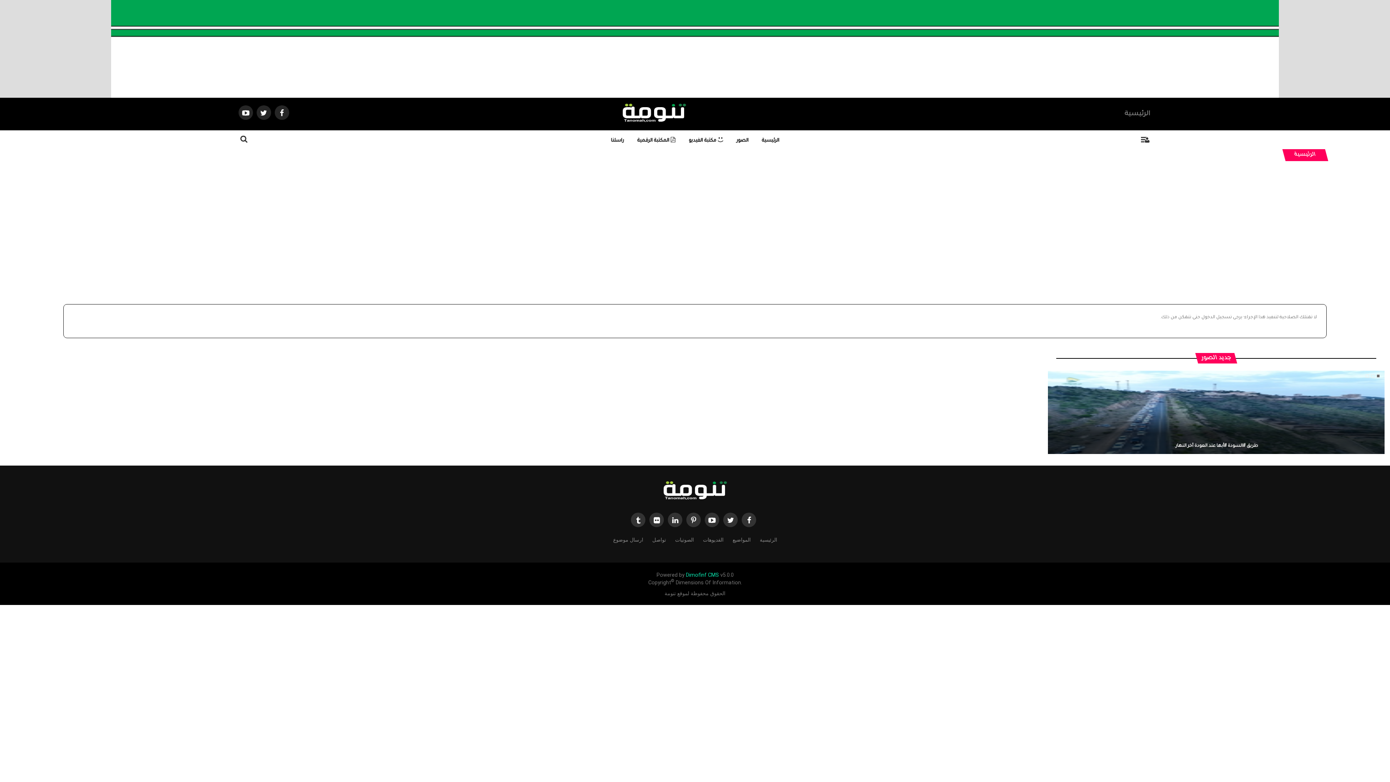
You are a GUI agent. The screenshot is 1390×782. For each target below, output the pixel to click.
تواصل (659, 540)
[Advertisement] (695, 242)
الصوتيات (684, 540)
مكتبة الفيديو (703, 140)
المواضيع (742, 540)
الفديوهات (713, 540)
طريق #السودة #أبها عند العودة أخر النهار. (1216, 446)
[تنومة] (695, 491)
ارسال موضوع (628, 540)
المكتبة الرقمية (654, 140)
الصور (743, 140)
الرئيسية (1137, 114)
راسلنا (617, 140)
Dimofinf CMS (702, 575)
